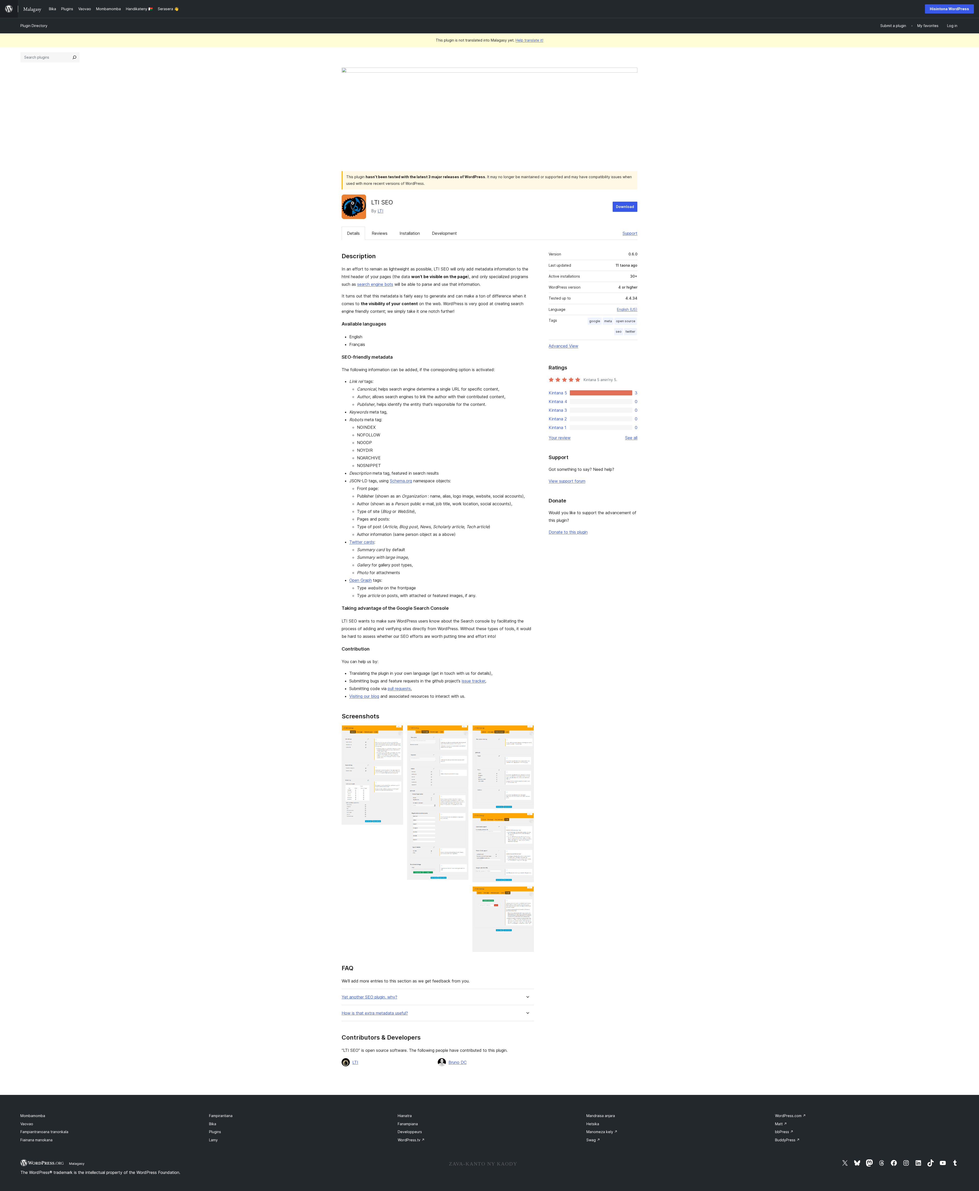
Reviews (380, 233)
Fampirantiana (221, 1116)
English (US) (627, 309)
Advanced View (563, 345)
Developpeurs (410, 1132)
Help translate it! (529, 40)
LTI (380, 210)
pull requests (399, 688)
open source (625, 321)
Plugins (215, 1132)
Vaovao (26, 1124)
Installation (410, 233)
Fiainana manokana (36, 1140)
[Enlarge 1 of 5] (396, 732)
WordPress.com (790, 1116)
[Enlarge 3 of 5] (527, 732)
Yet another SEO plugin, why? (369, 997)
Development (444, 233)
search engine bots (375, 284)
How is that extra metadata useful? (375, 1013)
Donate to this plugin (568, 532)
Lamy (213, 1140)
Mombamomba (32, 1116)
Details (353, 233)
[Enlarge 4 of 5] (527, 819)
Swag (593, 1140)
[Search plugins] (74, 57)
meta (608, 321)
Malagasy (76, 1163)
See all (631, 437)
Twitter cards (361, 542)
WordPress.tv (411, 1140)
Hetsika (592, 1124)
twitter (630, 331)
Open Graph (360, 580)
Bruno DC (457, 1062)
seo (619, 331)
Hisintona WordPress (949, 9)
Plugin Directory (33, 25)
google (594, 321)
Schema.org (401, 480)
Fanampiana (408, 1124)
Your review (560, 437)
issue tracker (473, 680)
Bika (212, 1124)
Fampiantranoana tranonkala (44, 1132)
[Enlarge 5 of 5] (527, 893)
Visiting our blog (364, 696)
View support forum (567, 481)
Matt (781, 1124)
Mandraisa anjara (600, 1116)
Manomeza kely (601, 1132)
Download (625, 206)
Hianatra (405, 1116)
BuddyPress (787, 1140)
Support (630, 233)
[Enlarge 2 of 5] (461, 732)
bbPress (784, 1132)
